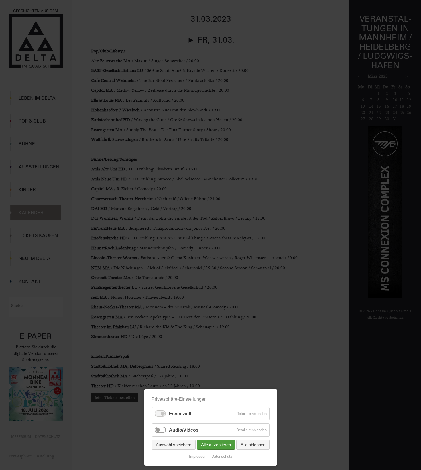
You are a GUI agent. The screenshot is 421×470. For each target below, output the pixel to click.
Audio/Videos (183, 430)
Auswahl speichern (173, 444)
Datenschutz (221, 456)
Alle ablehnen (253, 444)
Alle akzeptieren (216, 444)
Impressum (198, 456)
